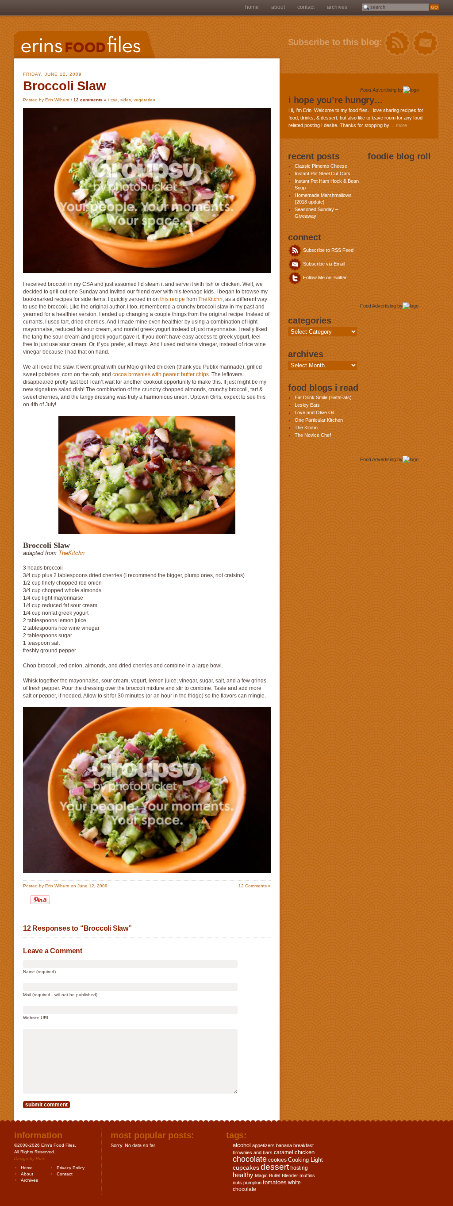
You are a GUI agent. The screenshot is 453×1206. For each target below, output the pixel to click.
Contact (306, 7)
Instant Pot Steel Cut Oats (322, 173)
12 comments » (90, 99)
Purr (40, 1158)
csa (114, 99)
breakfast (303, 1145)
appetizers (263, 1145)
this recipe (172, 299)
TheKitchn (210, 299)
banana (284, 1145)
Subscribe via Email (323, 263)
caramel (283, 1152)
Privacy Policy (70, 1167)
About (278, 7)
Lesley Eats (307, 405)
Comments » (254, 885)
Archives (337, 7)
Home (252, 7)
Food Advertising (378, 89)
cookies (277, 1160)
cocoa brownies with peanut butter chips (160, 374)
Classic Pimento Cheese (321, 166)
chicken (305, 1152)
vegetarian (144, 99)
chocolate (250, 1159)
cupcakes (246, 1167)
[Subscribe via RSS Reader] (397, 43)
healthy (243, 1175)
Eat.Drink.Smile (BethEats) (323, 397)
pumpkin (252, 1182)
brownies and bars (253, 1152)
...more (399, 125)
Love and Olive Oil (314, 412)
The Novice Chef (313, 435)
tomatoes (275, 1182)
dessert (275, 1166)
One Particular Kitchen (319, 420)
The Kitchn (306, 427)
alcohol (242, 1145)
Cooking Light (305, 1159)
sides (125, 99)
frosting (299, 1168)
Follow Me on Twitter (324, 277)
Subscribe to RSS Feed (327, 250)
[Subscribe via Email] (425, 43)
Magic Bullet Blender (276, 1175)
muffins (307, 1175)
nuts (237, 1182)
